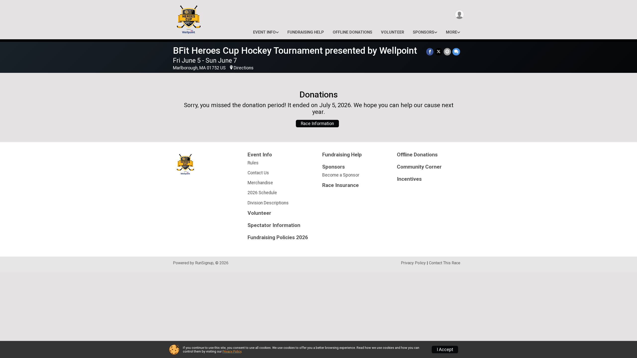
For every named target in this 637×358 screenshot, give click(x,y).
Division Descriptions (268, 202)
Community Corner (419, 167)
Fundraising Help (305, 32)
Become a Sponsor (340, 175)
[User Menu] (459, 14)
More (451, 32)
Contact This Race (444, 263)
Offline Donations (352, 32)
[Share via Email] (447, 51)
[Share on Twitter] (438, 51)
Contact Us (258, 172)
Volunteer (392, 32)
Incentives (409, 179)
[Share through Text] (456, 51)
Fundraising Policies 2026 (278, 237)
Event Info (264, 32)
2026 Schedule (262, 192)
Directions (244, 67)
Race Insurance (340, 185)
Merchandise (260, 182)
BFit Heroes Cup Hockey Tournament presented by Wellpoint (295, 50)
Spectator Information (274, 225)
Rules (253, 162)
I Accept (445, 349)
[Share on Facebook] (429, 51)
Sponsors (423, 32)
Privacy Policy (413, 263)
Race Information (317, 123)
